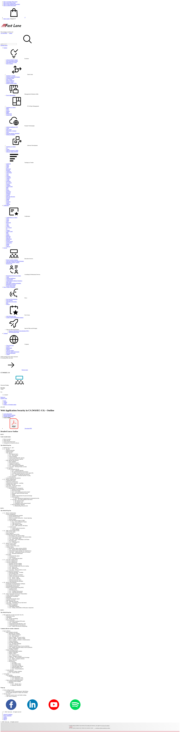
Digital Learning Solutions (12, 260)
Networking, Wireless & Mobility (13, 283)
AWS (7, 167)
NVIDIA (8, 194)
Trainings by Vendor (10, 75)
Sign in (5, 719)
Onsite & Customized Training (13, 77)
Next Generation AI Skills (12, 61)
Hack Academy (9, 63)
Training (5, 47)
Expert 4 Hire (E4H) (10, 285)
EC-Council (9, 182)
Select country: (6, 18)
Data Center (9, 129)
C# (7, 148)
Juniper (7, 190)
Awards (8, 346)
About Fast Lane (10, 345)
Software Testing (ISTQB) (12, 151)
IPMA (7, 108)
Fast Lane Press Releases (11, 299)
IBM (7, 187)
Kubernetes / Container (11, 130)
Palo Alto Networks (10, 196)
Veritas (7, 203)
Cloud (7, 128)
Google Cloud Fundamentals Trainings (14, 317)
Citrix (7, 175)
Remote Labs (9, 263)
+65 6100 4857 (4, 33)
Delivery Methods (10, 80)
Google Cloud (9, 186)
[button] (13, 18)
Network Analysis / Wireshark (12, 133)
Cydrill (7, 180)
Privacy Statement (7, 715)
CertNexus (8, 171)
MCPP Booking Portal (14, 332)
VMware (8, 204)
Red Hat (8, 198)
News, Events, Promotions (9, 287)
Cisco (7, 174)
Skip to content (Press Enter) (9, 5)
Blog (7, 303)
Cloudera (8, 176)
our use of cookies (105, 725)
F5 (6, 229)
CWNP (7, 179)
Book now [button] (3, 397)
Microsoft (8, 192)
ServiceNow (9, 242)
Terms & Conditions (7, 714)
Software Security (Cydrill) (12, 150)
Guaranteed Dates (10, 78)
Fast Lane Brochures (10, 353)
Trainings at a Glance (11, 107)
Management (9, 348)
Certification (6, 205)
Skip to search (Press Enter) (9, 3)
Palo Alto (8, 237)
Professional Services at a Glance (13, 275)
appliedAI (8, 163)
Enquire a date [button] (4, 398)
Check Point (9, 172)
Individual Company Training (12, 262)
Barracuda (8, 168)
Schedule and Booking (8, 416)
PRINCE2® (9, 113)
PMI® (7, 112)
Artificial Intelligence (11, 278)
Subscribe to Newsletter (11, 301)
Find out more (25, 369)
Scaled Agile (9, 115)
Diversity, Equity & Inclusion (12, 351)
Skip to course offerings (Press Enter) (11, 4)
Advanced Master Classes (12, 59)
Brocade (8, 170)
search (2, 44)
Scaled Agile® (9, 241)
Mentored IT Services (11, 284)
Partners (8, 349)
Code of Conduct (10, 350)
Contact (10, 33)
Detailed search (4, 45)
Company (5, 333)
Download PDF (28, 428)
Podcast (8, 304)
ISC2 (7, 189)
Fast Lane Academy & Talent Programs (15, 261)
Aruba (7, 166)
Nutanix (8, 195)
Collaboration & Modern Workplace (14, 280)
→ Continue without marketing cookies (102, 728)
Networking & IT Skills (11, 62)
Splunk (7, 199)
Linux (7, 132)
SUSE (7, 200)
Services (5, 247)
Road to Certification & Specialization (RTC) (19, 330)
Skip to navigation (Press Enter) (10, 1)
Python (7, 149)
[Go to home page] (11, 30)
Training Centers (10, 82)
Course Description (7, 413)
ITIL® (7, 110)
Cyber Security (9, 279)
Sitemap (5, 718)
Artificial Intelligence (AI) (12, 127)
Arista (7, 165)
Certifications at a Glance (11, 217)
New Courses (9, 79)
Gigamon (8, 185)
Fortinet (8, 184)
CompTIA (8, 177)
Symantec (8, 201)
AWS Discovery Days (11, 316)
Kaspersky (8, 191)
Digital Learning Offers (11, 83)
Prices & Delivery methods (9, 415)
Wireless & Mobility (10, 134)
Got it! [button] (70, 727)
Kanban (8, 111)
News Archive (9, 300)
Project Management (10, 95)
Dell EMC (8, 181)
